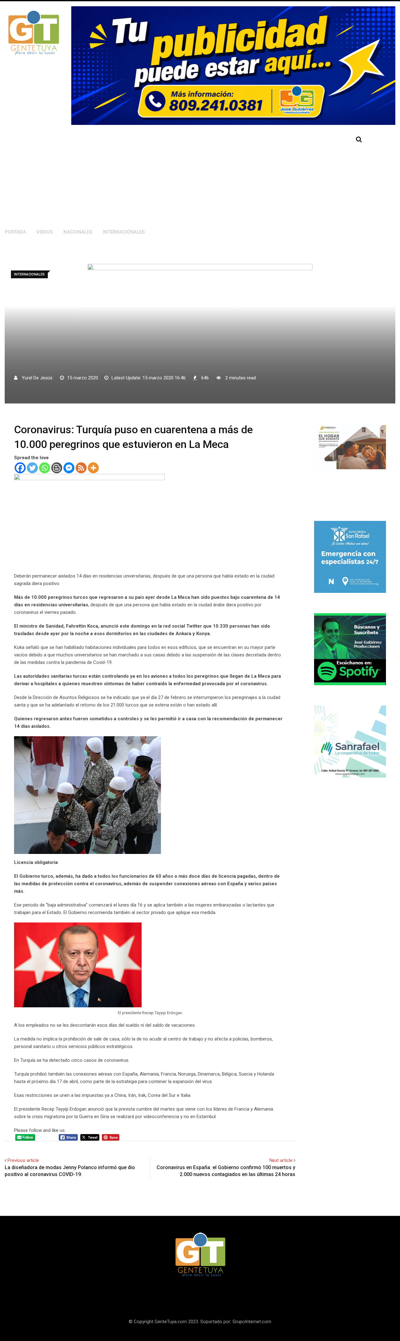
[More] (93, 467)
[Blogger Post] (56, 467)
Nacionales (77, 232)
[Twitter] (32, 467)
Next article (280, 1160)
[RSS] (81, 467)
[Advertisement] (167, 175)
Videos (45, 232)
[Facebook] (20, 467)
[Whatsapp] (44, 467)
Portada (15, 232)
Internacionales (124, 232)
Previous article (23, 1160)
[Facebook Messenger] (68, 467)
